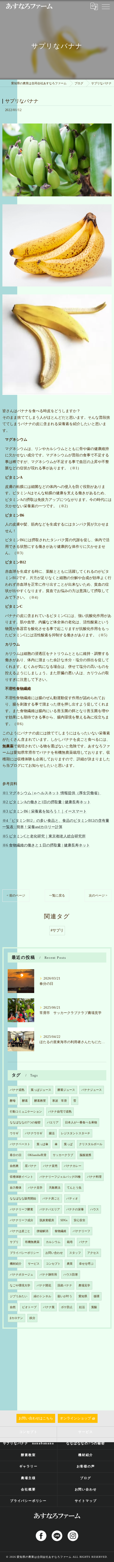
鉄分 (32, 1318)
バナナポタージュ (21, 1274)
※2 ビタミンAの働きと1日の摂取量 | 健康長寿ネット (46, 802)
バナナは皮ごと (20, 1231)
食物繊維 (60, 1231)
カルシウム (53, 1242)
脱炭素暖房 (47, 1220)
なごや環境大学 (20, 1285)
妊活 (82, 1307)
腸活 (52, 1133)
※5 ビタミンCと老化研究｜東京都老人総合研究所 (44, 836)
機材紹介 (15, 1263)
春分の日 (15, 1155)
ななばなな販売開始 (23, 1198)
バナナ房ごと (51, 1198)
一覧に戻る (57, 895)
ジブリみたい (18, 1296)
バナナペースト (20, 1144)
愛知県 (82, 1296)
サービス (34, 1263)
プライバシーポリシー (24, 1252)
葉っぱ (68, 1144)
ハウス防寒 (70, 1274)
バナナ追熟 (17, 1089)
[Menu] (106, 6)
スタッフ (75, 1252)
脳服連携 (85, 1155)
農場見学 (84, 1285)
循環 (96, 1296)
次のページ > (98, 895)
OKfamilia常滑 (37, 1155)
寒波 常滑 (59, 1100)
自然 (13, 1307)
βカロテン (16, 1318)
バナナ (83, 1242)
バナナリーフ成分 (21, 1220)
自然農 (14, 1165)
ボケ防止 (67, 1307)
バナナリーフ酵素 (21, 1209)
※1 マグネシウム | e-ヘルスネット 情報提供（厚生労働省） (51, 793)
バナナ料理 (94, 1176)
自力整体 (15, 1187)
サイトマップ (86, 1501)
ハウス (94, 1209)
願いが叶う (65, 1296)
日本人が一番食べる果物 (81, 1122)
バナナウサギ (33, 1133)
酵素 (25, 1100)
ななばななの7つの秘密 (25, 1122)
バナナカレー (72, 1165)
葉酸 (94, 1307)
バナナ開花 (44, 1285)
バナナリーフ (81, 1231)
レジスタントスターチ (75, 1133)
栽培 (70, 1242)
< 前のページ (16, 895)
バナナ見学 (35, 1187)
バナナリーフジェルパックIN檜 (60, 1176)
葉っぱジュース (41, 1089)
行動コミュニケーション (26, 1111)
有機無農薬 (32, 1242)
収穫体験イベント (21, 1176)
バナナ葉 (49, 1307)
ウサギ (14, 1133)
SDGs (63, 1220)
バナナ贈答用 (48, 1274)
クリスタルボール (90, 1144)
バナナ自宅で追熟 (60, 1111)
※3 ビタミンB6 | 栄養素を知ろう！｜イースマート (44, 811)
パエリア (53, 1122)
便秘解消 (42, 1231)
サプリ (14, 1242)
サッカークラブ (63, 1155)
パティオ (72, 1198)
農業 (70, 1263)
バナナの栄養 (75, 1209)
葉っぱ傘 (42, 1144)
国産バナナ (65, 1285)
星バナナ (31, 1165)
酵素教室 (40, 1100)
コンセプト (53, 1263)
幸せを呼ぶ (86, 1263)
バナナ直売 (50, 1165)
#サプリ (57, 930)
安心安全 (79, 1220)
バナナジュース (91, 1089)
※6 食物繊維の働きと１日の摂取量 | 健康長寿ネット (46, 845)
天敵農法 (54, 1187)
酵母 (13, 1100)
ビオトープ (29, 1307)
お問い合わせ (54, 1252)
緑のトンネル (42, 1296)
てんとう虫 (74, 1187)
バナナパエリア (50, 1209)
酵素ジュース (66, 1089)
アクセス (93, 1252)
